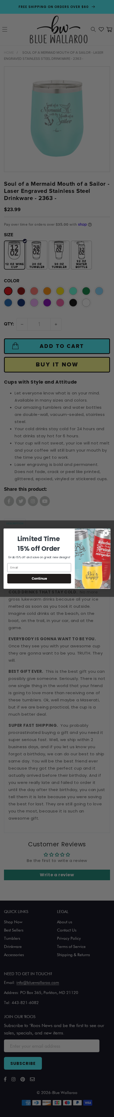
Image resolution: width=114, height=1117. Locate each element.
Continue (39, 578)
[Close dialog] (106, 533)
